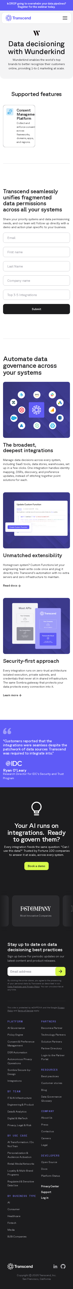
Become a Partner (51, 1027)
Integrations (14, 1080)
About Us (46, 1117)
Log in (44, 1197)
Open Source (49, 1162)
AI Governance (16, 1027)
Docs (44, 1168)
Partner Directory (51, 1048)
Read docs (10, 585)
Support (46, 1192)
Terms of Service (25, 1010)
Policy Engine (15, 1034)
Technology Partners (53, 1034)
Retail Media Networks (21, 1163)
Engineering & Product (21, 1104)
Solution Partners (51, 1041)
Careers (46, 1138)
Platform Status (50, 1175)
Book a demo (36, 866)
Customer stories (51, 1083)
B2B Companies (17, 1236)
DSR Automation (17, 1052)
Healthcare (14, 1216)
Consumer (14, 1209)
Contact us (47, 1131)
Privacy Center (50, 1186)
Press (44, 1124)
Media (11, 1229)
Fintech (12, 1222)
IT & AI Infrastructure (20, 1097)
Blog (44, 1089)
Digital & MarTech (18, 1118)
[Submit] (60, 971)
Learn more (10, 695)
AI (9, 1202)
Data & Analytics (17, 1111)
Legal (44, 1145)
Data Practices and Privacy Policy (24, 986)
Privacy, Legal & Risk (19, 1125)
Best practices (50, 1076)
